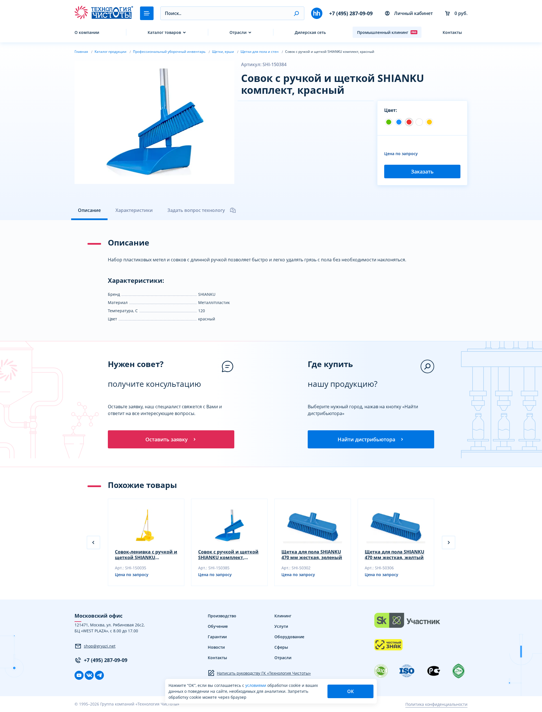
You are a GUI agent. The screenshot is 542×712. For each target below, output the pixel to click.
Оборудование (289, 636)
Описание (89, 210)
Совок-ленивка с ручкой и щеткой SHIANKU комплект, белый (146, 554)
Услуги (281, 626)
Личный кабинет (413, 13)
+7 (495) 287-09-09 (351, 13)
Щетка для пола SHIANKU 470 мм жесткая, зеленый (311, 554)
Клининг (282, 615)
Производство (222, 615)
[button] (296, 13)
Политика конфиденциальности (436, 704)
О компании (87, 32)
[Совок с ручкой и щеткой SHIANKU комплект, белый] (419, 122)
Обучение (218, 626)
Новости (216, 647)
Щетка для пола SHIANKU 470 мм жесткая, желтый (394, 554)
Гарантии (217, 636)
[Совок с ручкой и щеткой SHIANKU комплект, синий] (398, 122)
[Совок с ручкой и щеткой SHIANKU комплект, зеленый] (388, 122)
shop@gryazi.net (99, 646)
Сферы (281, 647)
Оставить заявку (166, 439)
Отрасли (238, 32)
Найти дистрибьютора (366, 439)
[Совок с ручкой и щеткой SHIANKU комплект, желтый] (429, 122)
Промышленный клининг (382, 32)
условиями (256, 685)
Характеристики (134, 210)
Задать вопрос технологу (196, 210)
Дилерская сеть (310, 32)
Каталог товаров (164, 32)
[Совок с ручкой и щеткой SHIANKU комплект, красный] (409, 122)
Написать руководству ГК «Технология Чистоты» (264, 673)
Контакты (452, 32)
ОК (350, 691)
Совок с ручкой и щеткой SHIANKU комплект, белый (228, 554)
